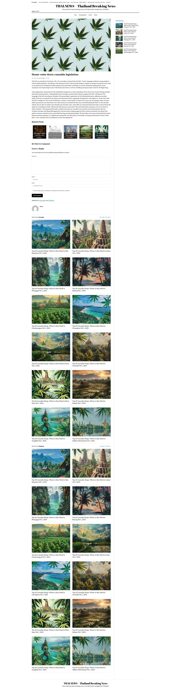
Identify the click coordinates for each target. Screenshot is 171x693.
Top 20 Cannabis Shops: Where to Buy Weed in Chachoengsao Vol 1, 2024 (48, 327)
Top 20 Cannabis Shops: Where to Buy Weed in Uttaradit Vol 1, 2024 (89, 364)
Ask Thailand (74, 2)
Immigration (82, 15)
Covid (90, 15)
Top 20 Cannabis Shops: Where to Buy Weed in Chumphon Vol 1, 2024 (89, 327)
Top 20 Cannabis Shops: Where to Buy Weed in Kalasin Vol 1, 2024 (89, 402)
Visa (75, 15)
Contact (108, 2)
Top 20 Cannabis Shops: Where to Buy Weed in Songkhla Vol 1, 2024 (48, 440)
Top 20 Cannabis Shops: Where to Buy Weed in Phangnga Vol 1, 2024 (48, 289)
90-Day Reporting (43, 2)
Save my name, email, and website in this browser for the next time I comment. (52, 190)
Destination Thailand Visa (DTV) (96, 2)
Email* (33, 183)
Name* (33, 176)
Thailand (51, 200)
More (95, 15)
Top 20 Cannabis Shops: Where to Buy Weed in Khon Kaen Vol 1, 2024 (50, 402)
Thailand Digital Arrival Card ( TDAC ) (59, 2)
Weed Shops (82, 2)
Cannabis (42, 200)
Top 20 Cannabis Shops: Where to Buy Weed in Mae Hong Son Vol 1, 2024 (50, 252)
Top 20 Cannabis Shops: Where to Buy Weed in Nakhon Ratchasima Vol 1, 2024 (89, 440)
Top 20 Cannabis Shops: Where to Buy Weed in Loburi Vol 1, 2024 (91, 252)
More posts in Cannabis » (105, 217)
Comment (34, 156)
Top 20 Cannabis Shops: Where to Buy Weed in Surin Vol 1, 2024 (50, 364)
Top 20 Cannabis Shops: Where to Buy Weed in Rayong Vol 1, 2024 (89, 289)
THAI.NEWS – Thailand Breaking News (85, 6)
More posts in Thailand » (105, 446)
